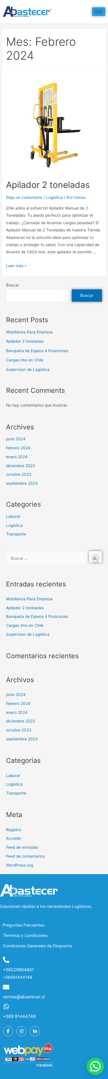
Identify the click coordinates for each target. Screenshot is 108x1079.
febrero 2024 (18, 448)
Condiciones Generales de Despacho (37, 945)
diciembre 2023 (20, 465)
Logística (54, 197)
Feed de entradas (22, 847)
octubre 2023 (18, 474)
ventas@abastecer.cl (24, 996)
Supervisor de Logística (28, 369)
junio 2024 (16, 439)
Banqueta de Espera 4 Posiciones (37, 350)
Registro (13, 829)
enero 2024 (17, 456)
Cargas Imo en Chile (24, 360)
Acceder (14, 838)
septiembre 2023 (22, 483)
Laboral (13, 516)
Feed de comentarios (25, 856)
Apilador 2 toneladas (48, 185)
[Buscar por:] (54, 558)
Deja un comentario (24, 197)
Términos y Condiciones (25, 935)
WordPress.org (19, 865)
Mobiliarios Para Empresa (29, 332)
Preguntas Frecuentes (23, 925)
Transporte (16, 534)
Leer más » (16, 265)
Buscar (12, 285)
